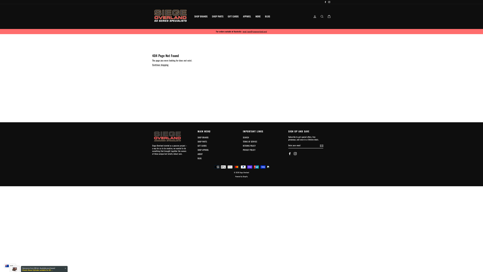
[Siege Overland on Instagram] (295, 153)
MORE (258, 16)
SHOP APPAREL (203, 149)
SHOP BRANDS (201, 16)
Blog (200, 158)
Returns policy (249, 145)
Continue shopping (160, 64)
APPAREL (247, 16)
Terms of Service (250, 141)
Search (246, 137)
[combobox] (10, 266)
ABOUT (200, 154)
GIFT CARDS (233, 16)
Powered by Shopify (241, 176)
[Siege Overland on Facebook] (289, 153)
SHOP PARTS (218, 16)
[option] (241, 31)
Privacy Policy (249, 149)
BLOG (267, 16)
